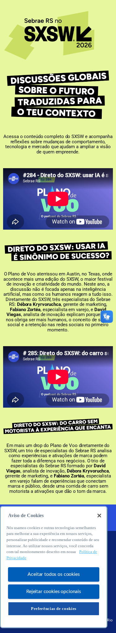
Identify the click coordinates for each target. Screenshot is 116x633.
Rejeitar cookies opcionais (53, 591)
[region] (53, 567)
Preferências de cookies (53, 608)
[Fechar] (99, 515)
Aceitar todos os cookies (53, 574)
